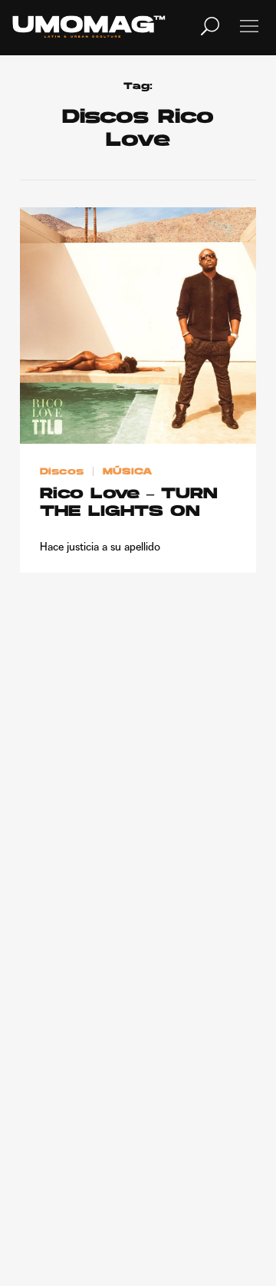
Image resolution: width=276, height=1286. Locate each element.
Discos (62, 472)
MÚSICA (128, 472)
